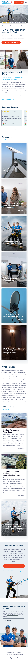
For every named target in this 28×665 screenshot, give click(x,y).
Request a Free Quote (12, 614)
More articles (5, 409)
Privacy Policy (9, 654)
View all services (6, 139)
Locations (7, 25)
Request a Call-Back (10, 42)
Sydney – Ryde (5, 27)
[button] (15, 130)
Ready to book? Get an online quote (13, 571)
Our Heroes (8, 620)
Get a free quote (6, 99)
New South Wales (16, 25)
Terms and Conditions (18, 654)
